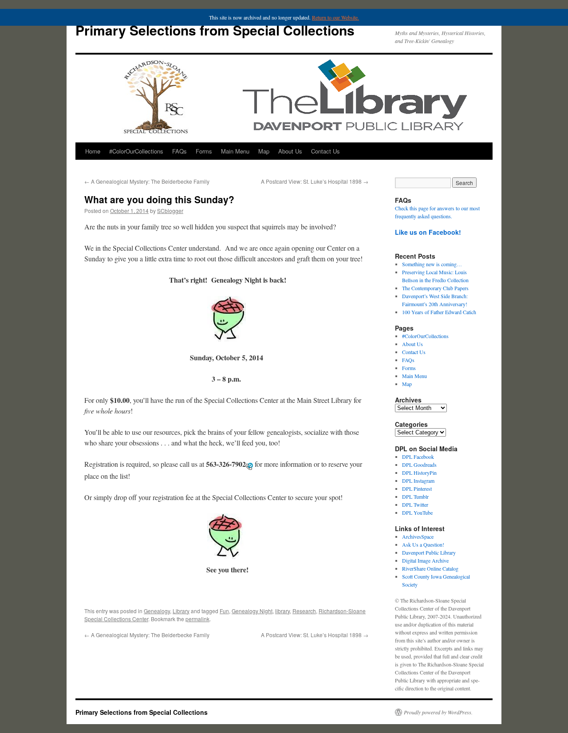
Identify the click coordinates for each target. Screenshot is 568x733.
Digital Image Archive (425, 560)
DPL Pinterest (417, 488)
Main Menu (235, 151)
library (282, 611)
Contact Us (325, 151)
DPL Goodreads (419, 464)
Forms (204, 151)
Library (181, 611)
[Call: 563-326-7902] (249, 465)
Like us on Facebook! (428, 232)
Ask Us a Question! (423, 544)
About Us (290, 151)
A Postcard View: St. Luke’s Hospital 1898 (314, 181)
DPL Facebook (418, 456)
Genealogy (157, 611)
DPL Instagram (418, 480)
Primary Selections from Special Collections (215, 29)
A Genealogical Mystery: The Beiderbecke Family (146, 181)
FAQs (179, 151)
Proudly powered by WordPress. (438, 712)
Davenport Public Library (429, 552)
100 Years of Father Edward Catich (439, 311)
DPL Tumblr (415, 496)
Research (304, 611)
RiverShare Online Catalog (430, 568)
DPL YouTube (417, 512)
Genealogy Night (252, 611)
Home (92, 151)
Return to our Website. (335, 17)
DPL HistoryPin (419, 472)
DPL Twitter (415, 504)
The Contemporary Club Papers (435, 288)
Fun (224, 611)
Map (263, 151)
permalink (197, 619)
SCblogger (170, 210)
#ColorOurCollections (136, 151)
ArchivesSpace (418, 536)
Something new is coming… (432, 264)
